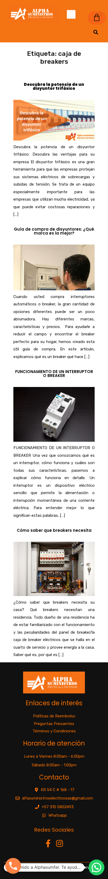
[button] (71, 14)
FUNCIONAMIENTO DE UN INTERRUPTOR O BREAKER (54, 373)
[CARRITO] (97, 17)
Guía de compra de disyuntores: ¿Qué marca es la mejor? (54, 231)
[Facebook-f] (48, 843)
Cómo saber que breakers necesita (54, 530)
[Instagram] (59, 843)
